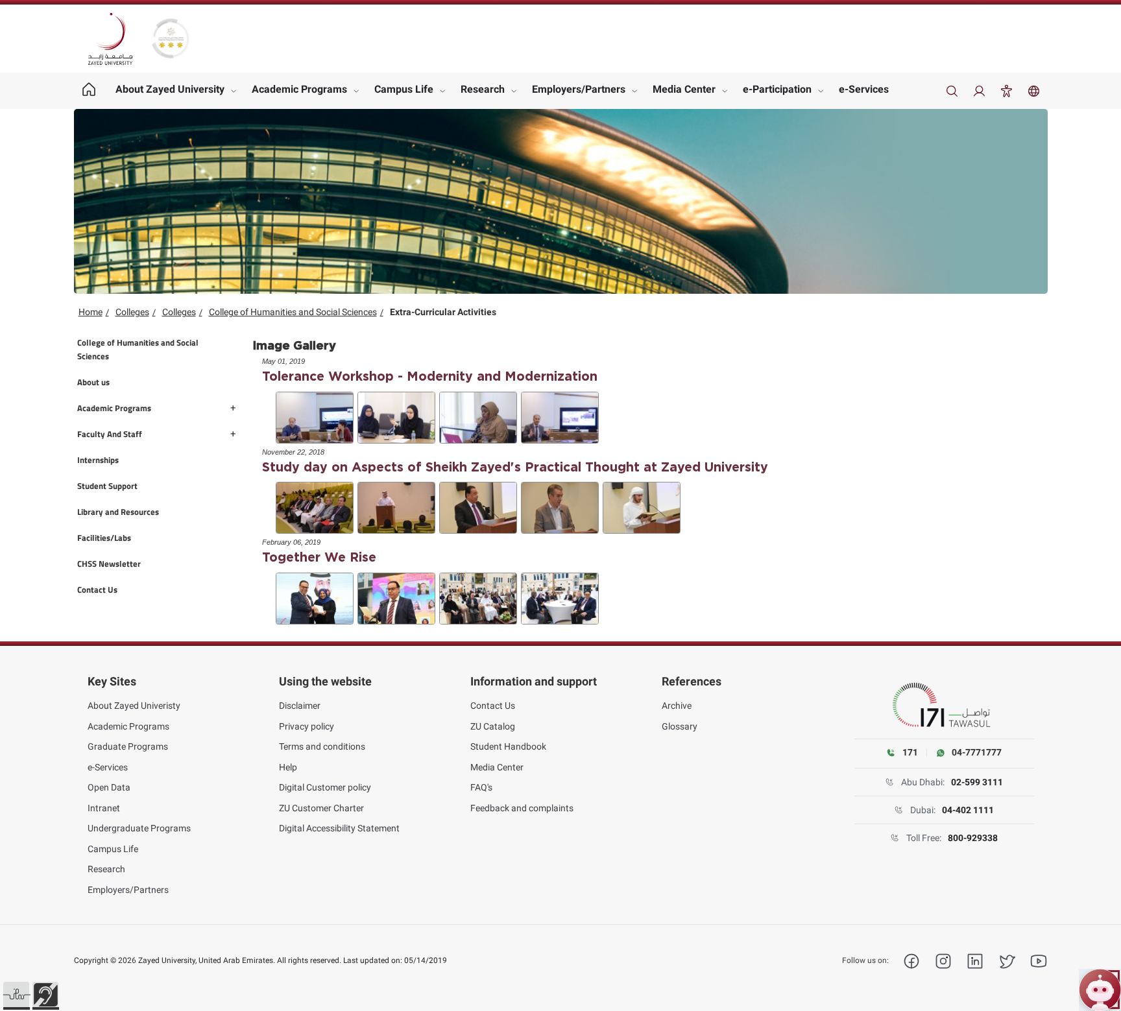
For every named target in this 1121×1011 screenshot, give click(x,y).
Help (288, 767)
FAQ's (481, 787)
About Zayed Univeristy (134, 705)
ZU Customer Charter (321, 808)
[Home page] (89, 91)
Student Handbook (508, 746)
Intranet (104, 808)
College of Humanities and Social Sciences (293, 312)
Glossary (679, 726)
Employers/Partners (578, 89)
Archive (677, 705)
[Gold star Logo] (170, 38)
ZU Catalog (492, 726)
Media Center (684, 89)
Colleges (132, 312)
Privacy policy (306, 726)
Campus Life (403, 89)
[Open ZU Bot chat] (1100, 990)
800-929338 (973, 838)
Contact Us (492, 705)
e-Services (864, 89)
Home (90, 312)
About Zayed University (169, 89)
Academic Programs (299, 89)
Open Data (109, 787)
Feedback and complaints (521, 808)
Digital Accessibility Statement (339, 828)
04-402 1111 (968, 810)
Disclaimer (299, 705)
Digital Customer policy (325, 787)
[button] (16, 995)
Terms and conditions (322, 746)
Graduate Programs (128, 746)
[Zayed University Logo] (110, 39)
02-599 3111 (977, 782)
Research (483, 89)
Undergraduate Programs (139, 828)
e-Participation (777, 89)
